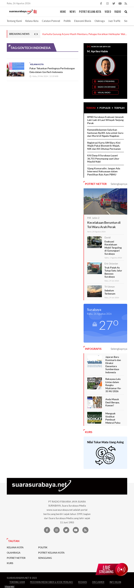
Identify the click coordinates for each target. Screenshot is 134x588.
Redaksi (82, 582)
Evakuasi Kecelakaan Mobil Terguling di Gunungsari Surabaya (113, 247)
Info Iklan (115, 582)
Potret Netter (16, 558)
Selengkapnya (119, 183)
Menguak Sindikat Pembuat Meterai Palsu (112, 418)
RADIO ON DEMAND (107, 87)
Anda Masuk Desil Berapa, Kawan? (112, 402)
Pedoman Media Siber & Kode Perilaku (51, 582)
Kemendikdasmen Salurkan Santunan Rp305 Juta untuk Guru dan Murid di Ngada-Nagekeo (105, 132)
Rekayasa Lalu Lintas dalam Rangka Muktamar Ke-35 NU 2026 (113, 385)
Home (63, 12)
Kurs (10, 563)
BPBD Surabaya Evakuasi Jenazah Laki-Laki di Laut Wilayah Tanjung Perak (105, 120)
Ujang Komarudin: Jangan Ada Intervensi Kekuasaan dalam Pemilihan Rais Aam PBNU (103, 171)
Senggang (45, 558)
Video (108, 12)
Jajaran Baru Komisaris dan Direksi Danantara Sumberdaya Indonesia (113, 364)
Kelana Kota (31, 20)
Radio (117, 12)
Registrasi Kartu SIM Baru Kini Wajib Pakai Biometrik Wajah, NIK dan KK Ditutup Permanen (104, 145)
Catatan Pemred (51, 20)
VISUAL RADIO (104, 92)
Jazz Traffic (114, 20)
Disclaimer (98, 582)
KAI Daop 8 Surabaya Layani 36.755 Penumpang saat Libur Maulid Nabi (103, 158)
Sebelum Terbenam (110, 292)
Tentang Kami (14, 20)
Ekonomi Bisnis (82, 20)
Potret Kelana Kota (90, 12)
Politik (67, 20)
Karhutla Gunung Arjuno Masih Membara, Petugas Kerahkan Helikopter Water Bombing (84, 34)
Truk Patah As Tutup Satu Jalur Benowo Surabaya (113, 272)
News (73, 12)
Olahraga (100, 20)
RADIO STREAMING (106, 81)
